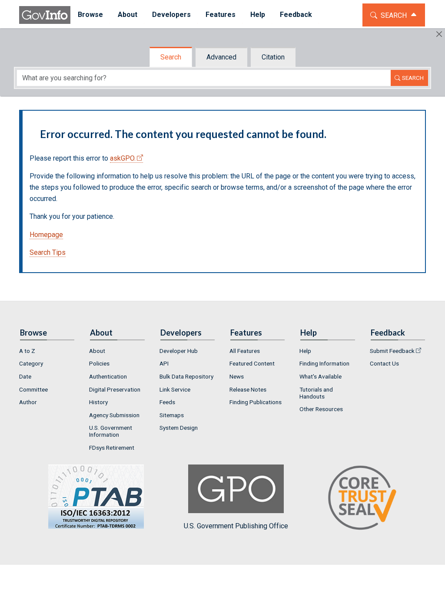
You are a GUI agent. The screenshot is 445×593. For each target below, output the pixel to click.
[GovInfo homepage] (44, 15)
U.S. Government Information (110, 431)
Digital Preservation (114, 389)
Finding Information (324, 363)
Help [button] (257, 14)
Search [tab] (170, 57)
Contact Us (384, 363)
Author (28, 402)
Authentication (108, 376)
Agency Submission (114, 415)
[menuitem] (90, 14)
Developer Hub (178, 350)
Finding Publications (255, 402)
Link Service (174, 389)
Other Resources (321, 408)
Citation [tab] (273, 57)
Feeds (167, 402)
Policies (99, 363)
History (98, 402)
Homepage (46, 235)
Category (31, 363)
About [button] (127, 14)
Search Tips (48, 252)
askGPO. (123, 158)
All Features (244, 350)
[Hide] (439, 34)
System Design (178, 427)
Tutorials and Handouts (316, 393)
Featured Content (252, 363)
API (164, 363)
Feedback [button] (296, 14)
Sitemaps (171, 415)
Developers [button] (171, 14)
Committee (33, 389)
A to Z (27, 350)
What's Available (320, 376)
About (97, 350)
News (236, 376)
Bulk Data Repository (186, 376)
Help (305, 350)
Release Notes (247, 389)
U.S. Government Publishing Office (236, 526)
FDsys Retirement (111, 447)
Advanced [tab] (221, 57)
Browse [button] (90, 14)
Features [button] (221, 14)
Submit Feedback (392, 350)
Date (25, 376)
